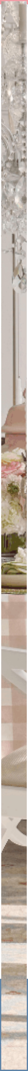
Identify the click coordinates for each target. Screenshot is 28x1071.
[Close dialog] (25, 3)
